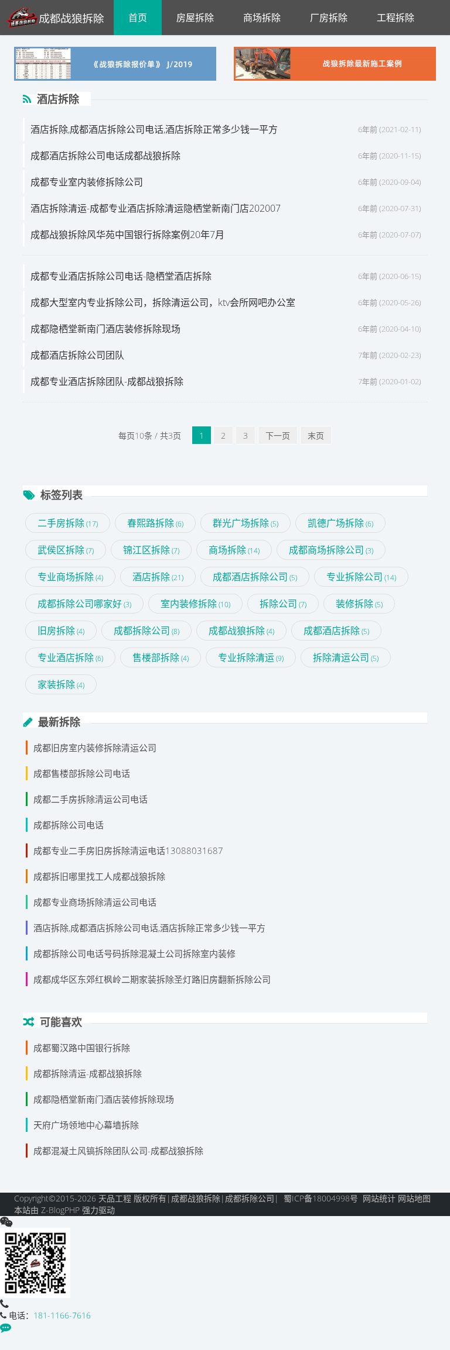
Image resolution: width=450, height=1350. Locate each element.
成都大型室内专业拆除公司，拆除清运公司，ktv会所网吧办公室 (162, 302)
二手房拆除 (68, 522)
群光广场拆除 (245, 522)
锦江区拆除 (151, 549)
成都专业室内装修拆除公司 (86, 181)
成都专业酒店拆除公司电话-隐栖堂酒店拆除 (121, 276)
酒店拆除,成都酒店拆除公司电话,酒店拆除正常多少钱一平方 (154, 129)
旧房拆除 (61, 630)
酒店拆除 (157, 576)
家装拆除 (61, 684)
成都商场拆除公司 (331, 549)
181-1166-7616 (62, 1315)
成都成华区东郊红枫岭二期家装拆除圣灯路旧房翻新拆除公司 (152, 979)
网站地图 (414, 1198)
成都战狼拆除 (241, 630)
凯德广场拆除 (340, 522)
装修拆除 (359, 603)
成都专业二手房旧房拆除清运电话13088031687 (128, 850)
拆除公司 (283, 603)
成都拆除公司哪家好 (84, 603)
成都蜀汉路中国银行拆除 (81, 1047)
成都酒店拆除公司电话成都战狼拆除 (105, 155)
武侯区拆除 (66, 549)
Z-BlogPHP (60, 1209)
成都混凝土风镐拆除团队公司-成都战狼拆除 (118, 1150)
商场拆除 (262, 17)
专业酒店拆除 (70, 657)
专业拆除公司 (361, 576)
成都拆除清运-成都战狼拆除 (87, 1073)
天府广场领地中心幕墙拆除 (86, 1125)
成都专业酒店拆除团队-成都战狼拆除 (106, 381)
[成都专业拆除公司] (59, 17)
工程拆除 (395, 17)
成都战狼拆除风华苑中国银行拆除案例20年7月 (127, 234)
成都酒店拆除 (336, 630)
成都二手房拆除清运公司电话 (90, 799)
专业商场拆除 (70, 576)
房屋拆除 (195, 17)
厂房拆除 (328, 17)
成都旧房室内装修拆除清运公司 (94, 747)
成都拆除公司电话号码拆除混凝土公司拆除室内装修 (134, 953)
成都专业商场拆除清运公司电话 (94, 902)
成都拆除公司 (146, 630)
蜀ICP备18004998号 (321, 1198)
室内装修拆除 (195, 603)
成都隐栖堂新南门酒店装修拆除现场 (105, 328)
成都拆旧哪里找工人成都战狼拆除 (99, 876)
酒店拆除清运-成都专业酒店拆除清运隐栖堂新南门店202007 (155, 208)
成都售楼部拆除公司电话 (81, 773)
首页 (137, 17)
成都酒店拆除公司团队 (77, 355)
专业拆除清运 (251, 657)
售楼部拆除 (160, 657)
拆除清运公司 (346, 657)
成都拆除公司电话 (68, 825)
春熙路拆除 (155, 522)
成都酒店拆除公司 (255, 576)
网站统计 (379, 1198)
